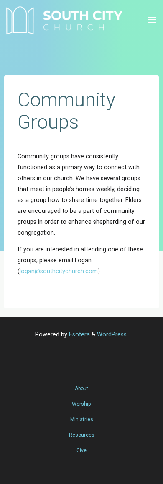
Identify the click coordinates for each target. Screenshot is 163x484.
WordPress (112, 334)
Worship (81, 404)
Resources (81, 435)
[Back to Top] (81, 384)
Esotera (78, 334)
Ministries (81, 419)
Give (81, 450)
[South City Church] (64, 19)
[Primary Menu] (152, 20)
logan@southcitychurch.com (59, 271)
